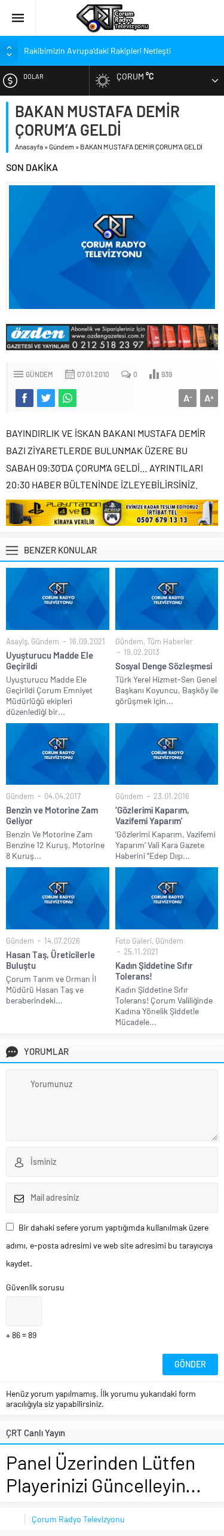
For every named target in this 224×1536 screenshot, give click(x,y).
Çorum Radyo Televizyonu (78, 1519)
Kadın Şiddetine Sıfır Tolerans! (154, 970)
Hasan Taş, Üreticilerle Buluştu (50, 960)
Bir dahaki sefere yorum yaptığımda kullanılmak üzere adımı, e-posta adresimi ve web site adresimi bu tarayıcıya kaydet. (109, 1245)
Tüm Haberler (170, 641)
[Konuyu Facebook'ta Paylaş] (24, 398)
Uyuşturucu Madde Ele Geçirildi (49, 660)
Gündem (61, 146)
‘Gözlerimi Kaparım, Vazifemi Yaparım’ (152, 815)
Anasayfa (29, 146)
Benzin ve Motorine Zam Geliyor (52, 815)
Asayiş (16, 641)
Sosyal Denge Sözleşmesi (163, 665)
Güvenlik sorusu (35, 1287)
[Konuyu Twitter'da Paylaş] (46, 398)
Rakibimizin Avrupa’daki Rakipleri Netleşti (97, 50)
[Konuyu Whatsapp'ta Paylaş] (67, 398)
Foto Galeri (133, 941)
